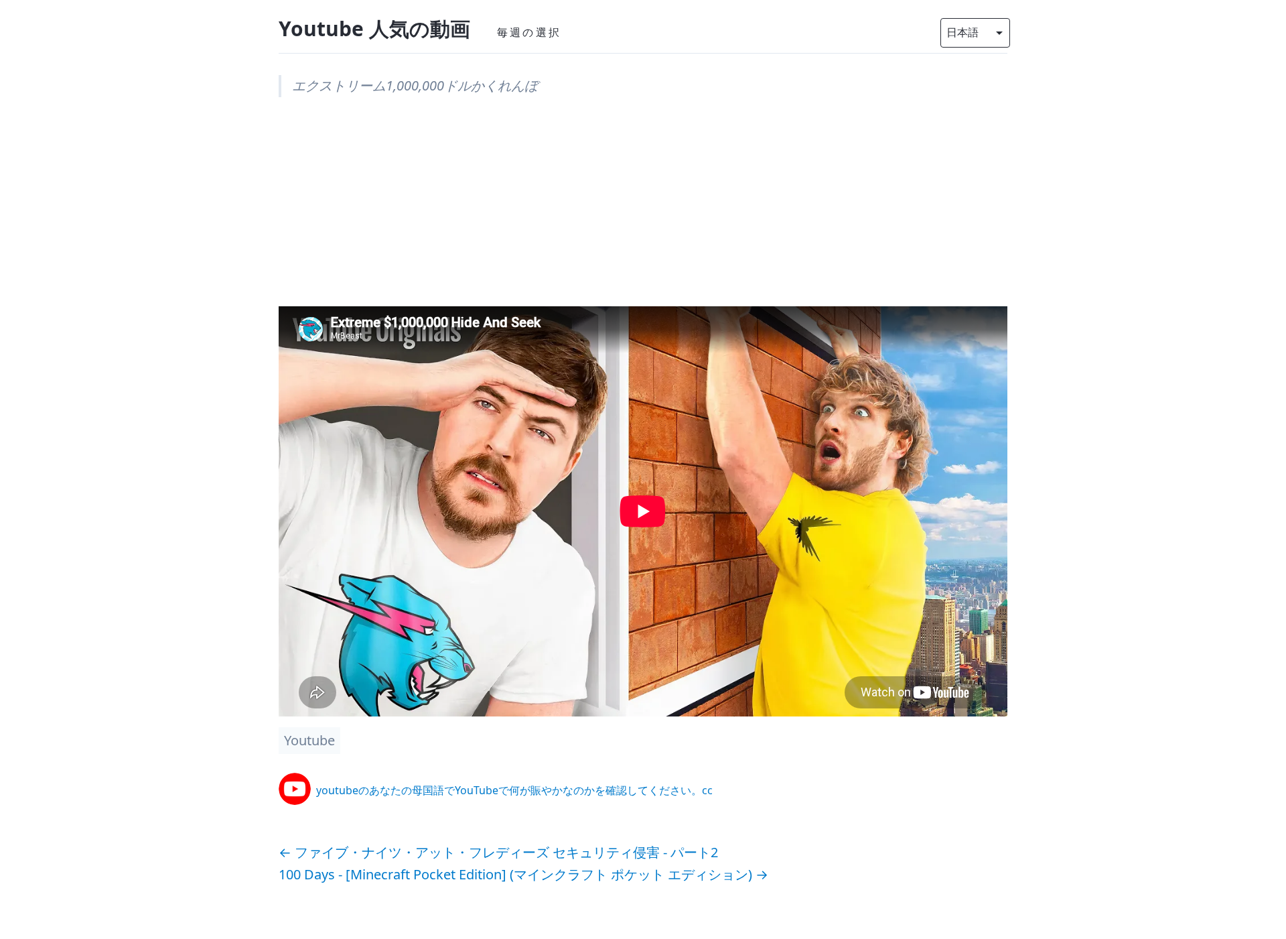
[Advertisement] (643, 212)
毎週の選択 (529, 32)
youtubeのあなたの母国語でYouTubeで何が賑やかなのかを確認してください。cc (514, 790)
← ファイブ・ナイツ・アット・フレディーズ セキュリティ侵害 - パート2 (498, 852)
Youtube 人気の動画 (374, 28)
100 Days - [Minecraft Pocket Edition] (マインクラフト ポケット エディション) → (523, 874)
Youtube (309, 740)
